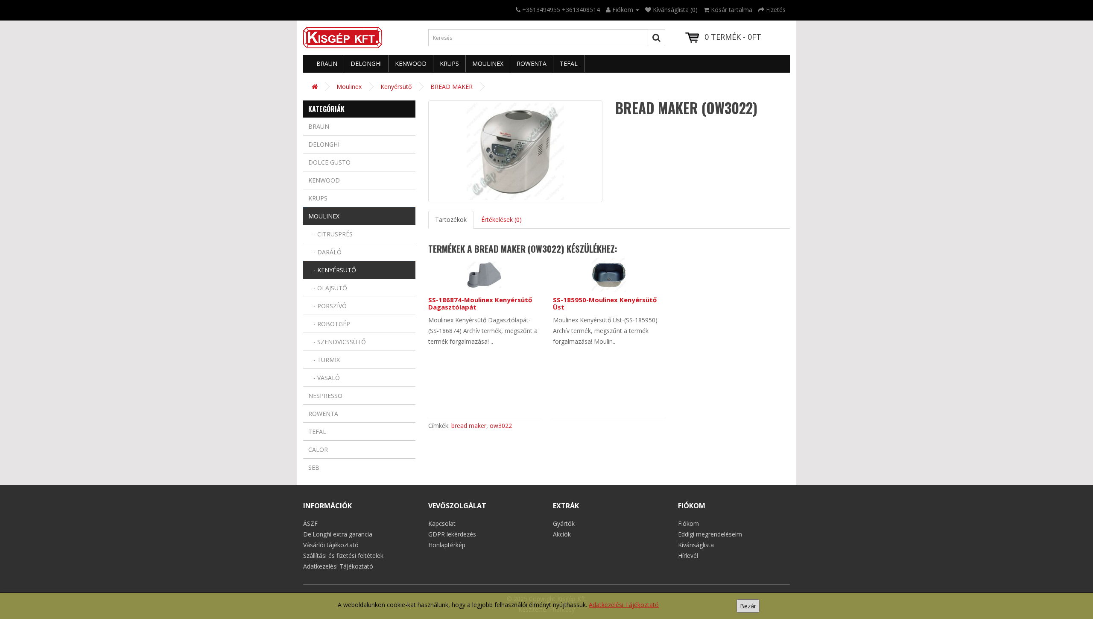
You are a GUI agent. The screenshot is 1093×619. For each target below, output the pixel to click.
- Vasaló (324, 378)
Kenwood (411, 63)
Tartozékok (451, 219)
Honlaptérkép (446, 545)
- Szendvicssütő (337, 342)
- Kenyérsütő (332, 270)
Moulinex (487, 63)
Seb (313, 467)
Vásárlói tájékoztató (331, 545)
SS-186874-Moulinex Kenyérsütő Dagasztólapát (480, 303)
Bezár (748, 606)
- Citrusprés (330, 234)
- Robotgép (329, 324)
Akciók (562, 534)
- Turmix (324, 360)
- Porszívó (327, 306)
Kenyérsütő (396, 87)
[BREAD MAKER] (515, 151)
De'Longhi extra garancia (337, 534)
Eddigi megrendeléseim (710, 534)
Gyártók (564, 523)
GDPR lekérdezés (452, 534)
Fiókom (688, 523)
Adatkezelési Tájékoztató (624, 605)
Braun (326, 63)
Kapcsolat (442, 523)
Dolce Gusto (329, 162)
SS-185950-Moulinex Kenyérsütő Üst (605, 303)
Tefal (569, 63)
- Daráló (325, 252)
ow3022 (501, 426)
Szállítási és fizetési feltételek (343, 555)
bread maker (468, 426)
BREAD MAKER (451, 87)
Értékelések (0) (501, 219)
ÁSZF (310, 523)
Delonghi (366, 63)
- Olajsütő (327, 288)
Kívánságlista (696, 545)
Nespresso (325, 396)
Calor (318, 449)
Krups (449, 63)
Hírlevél (688, 555)
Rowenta (531, 63)
